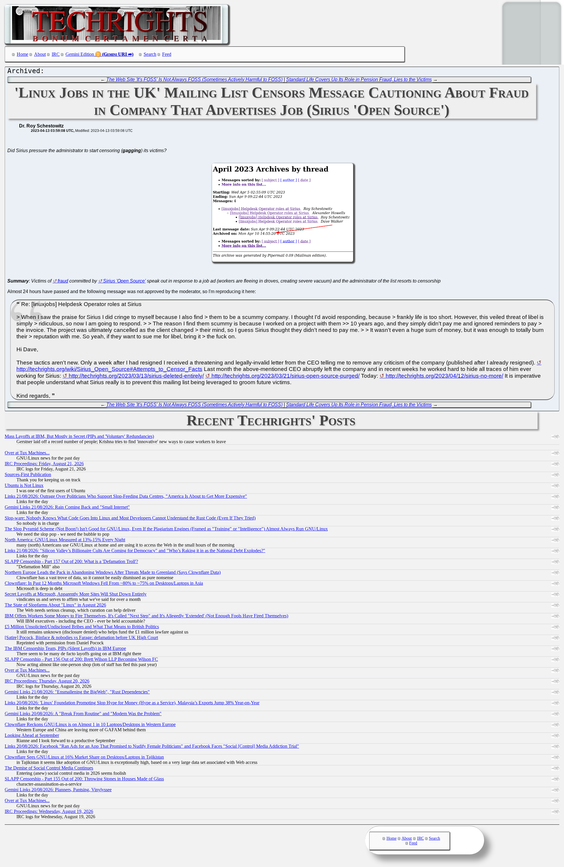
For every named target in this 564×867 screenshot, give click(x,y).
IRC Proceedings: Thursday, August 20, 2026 (47, 680)
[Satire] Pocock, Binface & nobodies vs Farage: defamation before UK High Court (81, 637)
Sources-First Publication (28, 474)
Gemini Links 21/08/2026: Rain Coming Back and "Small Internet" (67, 507)
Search (150, 54)
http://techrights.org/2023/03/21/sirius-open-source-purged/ (286, 376)
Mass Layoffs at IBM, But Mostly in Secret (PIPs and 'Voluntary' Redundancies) (79, 436)
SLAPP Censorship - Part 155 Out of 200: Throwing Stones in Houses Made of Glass (84, 778)
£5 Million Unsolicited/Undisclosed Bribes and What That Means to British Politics (82, 626)
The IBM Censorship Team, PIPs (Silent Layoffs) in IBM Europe (65, 648)
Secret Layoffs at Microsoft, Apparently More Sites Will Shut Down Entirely (76, 594)
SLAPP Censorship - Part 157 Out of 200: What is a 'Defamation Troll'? (71, 561)
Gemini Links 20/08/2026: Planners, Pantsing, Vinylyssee (58, 789)
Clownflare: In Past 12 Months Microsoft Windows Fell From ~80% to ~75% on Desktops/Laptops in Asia (104, 583)
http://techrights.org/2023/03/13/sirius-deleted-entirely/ (136, 376)
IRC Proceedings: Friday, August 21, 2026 (44, 463)
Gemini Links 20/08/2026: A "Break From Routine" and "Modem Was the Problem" (83, 713)
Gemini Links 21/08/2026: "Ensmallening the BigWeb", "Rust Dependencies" (77, 691)
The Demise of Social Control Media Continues (49, 767)
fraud (63, 280)
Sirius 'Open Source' (124, 280)
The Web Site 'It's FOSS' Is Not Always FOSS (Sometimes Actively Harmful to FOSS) (194, 79)
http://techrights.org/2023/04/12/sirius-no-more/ (444, 376)
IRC (56, 54)
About (40, 54)
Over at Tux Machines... (27, 452)
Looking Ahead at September (32, 735)
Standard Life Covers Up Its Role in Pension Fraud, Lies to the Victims (359, 79)
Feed (166, 54)
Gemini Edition (80, 54)
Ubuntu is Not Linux (24, 485)
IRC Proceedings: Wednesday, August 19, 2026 (49, 811)
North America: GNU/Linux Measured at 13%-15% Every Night (65, 539)
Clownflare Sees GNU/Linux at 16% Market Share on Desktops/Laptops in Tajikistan (84, 757)
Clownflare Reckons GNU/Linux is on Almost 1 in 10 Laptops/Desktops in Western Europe (90, 724)
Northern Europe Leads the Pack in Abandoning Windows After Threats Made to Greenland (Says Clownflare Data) (113, 572)
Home (22, 54)
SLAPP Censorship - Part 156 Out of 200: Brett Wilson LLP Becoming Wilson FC (81, 659)
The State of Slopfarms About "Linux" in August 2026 (55, 604)
